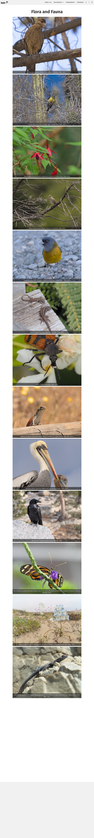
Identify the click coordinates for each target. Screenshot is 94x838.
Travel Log (48, 2)
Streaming (80, 2)
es (92, 2)
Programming (70, 2)
